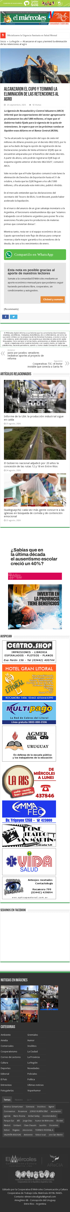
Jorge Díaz (27, 1121)
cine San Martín (56, 1135)
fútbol (7, 1130)
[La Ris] (29, 781)
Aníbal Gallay (33, 1116)
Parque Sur (9, 1121)
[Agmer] (29, 743)
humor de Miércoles (44, 1121)
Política (31, 1079)
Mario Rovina (19, 1116)
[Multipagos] (29, 712)
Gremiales (32, 1034)
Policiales (32, 1073)
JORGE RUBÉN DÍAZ (39, 1111)
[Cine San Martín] (29, 835)
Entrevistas (6, 1085)
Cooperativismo (9, 1051)
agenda (7, 1116)
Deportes (5, 1068)
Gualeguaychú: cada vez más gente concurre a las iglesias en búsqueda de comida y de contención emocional (34, 513)
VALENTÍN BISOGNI (12, 1135)
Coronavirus (9, 1111)
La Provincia (33, 1057)
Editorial (5, 1073)
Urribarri (17, 1125)
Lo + (29, 1099)
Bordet (60, 1121)
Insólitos (31, 1046)
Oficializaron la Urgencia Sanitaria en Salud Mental (32, 35)
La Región (14, 41)
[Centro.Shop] (29, 651)
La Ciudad (32, 1051)
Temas (7, 1099)
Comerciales (7, 1046)
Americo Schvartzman (13, 1107)
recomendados (49, 1116)
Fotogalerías (7, 1090)
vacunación (56, 1111)
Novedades (33, 1068)
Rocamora (22, 1111)
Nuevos (19, 1099)
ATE (18, 1121)
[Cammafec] (29, 811)
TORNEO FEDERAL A (44, 1130)
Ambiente (6, 1034)
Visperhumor (34, 1090)
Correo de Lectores (11, 1057)
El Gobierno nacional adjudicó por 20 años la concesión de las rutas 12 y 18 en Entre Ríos (31, 465)
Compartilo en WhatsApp (33, 254)
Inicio (3, 41)
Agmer (51, 1107)
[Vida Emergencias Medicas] (29, 861)
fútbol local (41, 1135)
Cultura (4, 1062)
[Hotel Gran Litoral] (29, 682)
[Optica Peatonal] (29, 887)
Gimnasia (30, 1107)
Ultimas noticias (35, 1085)
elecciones (27, 1130)
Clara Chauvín (30, 1125)
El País (4, 1079)
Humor (30, 1040)
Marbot (7, 1125)
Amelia (4, 1040)
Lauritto (42, 1125)
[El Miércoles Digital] (35, 17)
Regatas (16, 1130)
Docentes (53, 1125)
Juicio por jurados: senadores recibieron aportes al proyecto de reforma (26, 354)
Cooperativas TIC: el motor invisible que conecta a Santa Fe (45, 364)
